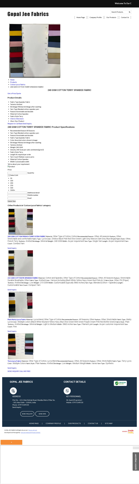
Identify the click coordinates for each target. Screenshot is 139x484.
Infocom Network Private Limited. (30, 432)
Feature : (106, 319)
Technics (13, 145)
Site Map (109, 423)
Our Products (111, 17)
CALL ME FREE (24, 371)
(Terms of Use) (32, 430)
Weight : (55, 241)
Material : (61, 236)
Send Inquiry (27, 124)
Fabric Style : (117, 280)
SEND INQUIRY (13, 371)
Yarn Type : (93, 241)
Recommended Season (18, 131)
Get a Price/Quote (14, 93)
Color (12, 140)
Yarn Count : (29, 285)
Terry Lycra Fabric (14, 361)
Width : (73, 241)
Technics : (25, 241)
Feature (13, 135)
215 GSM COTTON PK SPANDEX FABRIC (23, 278)
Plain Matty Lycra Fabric (17, 319)
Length (12, 154)
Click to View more (17, 119)
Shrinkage (13, 143)
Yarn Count (14, 157)
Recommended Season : (93, 236)
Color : (81, 239)
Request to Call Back (15, 124)
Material (13, 159)
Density (13, 150)
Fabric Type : (39, 239)
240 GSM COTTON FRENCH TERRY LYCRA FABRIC (26, 236)
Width (12, 162)
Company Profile (96, 17)
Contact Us (125, 17)
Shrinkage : (39, 241)
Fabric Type (14, 138)
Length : (113, 241)
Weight (13, 147)
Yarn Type (13, 133)
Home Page (80, 17)
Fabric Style (14, 152)
